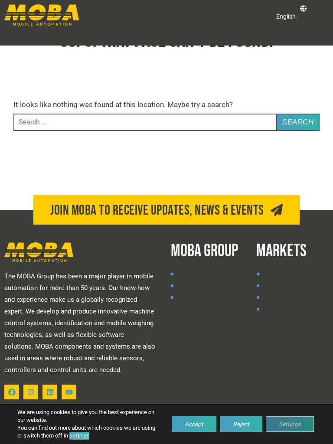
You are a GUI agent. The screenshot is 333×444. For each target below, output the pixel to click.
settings (79, 435)
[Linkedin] (49, 392)
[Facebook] (11, 392)
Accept (194, 424)
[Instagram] (30, 392)
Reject (241, 424)
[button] (8, 38)
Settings (290, 424)
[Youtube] (69, 392)
